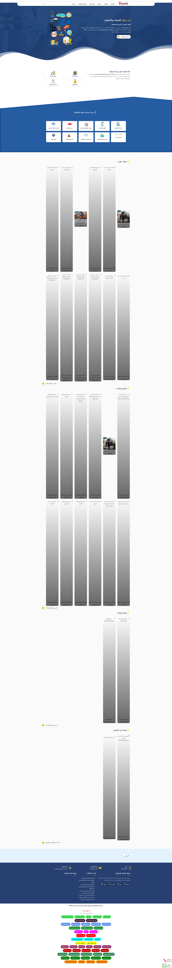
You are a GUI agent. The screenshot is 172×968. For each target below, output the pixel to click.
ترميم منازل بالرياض (75, 924)
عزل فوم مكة (81, 946)
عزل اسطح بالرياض (85, 924)
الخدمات (106, 4)
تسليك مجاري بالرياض (96, 924)
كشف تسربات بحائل (86, 950)
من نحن (73, 4)
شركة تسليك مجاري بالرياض (77, 939)
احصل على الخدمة (125, 36)
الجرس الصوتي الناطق (92, 943)
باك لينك (86, 931)
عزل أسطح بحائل (96, 950)
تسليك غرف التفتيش (88, 939)
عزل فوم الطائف (73, 946)
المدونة (99, 4)
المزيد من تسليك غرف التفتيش (52, 842)
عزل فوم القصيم (65, 946)
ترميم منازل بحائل (76, 950)
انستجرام (112, 884)
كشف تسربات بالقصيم (96, 958)
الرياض (126, 856)
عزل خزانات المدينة (106, 946)
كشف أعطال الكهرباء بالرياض (70, 961)
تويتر (120, 884)
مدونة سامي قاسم (78, 931)
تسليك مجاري (97, 939)
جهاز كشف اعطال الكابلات (102, 961)
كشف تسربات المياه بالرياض (67, 916)
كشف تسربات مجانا (80, 935)
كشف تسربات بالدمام (75, 958)
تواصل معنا (92, 4)
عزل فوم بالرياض (107, 916)
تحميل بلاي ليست (93, 931)
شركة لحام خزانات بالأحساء (87, 928)
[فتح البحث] (44, 4)
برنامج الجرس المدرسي (80, 943)
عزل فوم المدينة (97, 946)
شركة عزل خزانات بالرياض (109, 954)
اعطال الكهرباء (81, 961)
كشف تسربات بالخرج (91, 935)
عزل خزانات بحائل (67, 950)
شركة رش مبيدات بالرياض (86, 954)
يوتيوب (104, 884)
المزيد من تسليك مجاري (51, 383)
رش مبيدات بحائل (105, 950)
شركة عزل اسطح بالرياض (91, 920)
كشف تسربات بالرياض (62, 954)
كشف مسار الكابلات (90, 961)
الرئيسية (112, 4)
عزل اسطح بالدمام (65, 958)
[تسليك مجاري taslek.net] (123, 3)
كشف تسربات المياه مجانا (74, 928)
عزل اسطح (89, 916)
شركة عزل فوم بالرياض (79, 916)
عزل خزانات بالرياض (65, 924)
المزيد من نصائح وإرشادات (51, 607)
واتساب (81, 913)
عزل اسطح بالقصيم (85, 958)
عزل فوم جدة (89, 946)
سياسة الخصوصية (82, 4)
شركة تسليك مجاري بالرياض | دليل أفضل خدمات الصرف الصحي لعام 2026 (86, 886)
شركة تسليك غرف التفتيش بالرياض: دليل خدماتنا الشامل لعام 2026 (86, 880)
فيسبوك (127, 884)
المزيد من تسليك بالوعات (51, 725)
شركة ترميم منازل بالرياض (74, 954)
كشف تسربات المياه (97, 916)
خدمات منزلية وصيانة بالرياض (87, 899)
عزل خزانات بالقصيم (106, 958)
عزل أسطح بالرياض (97, 954)
